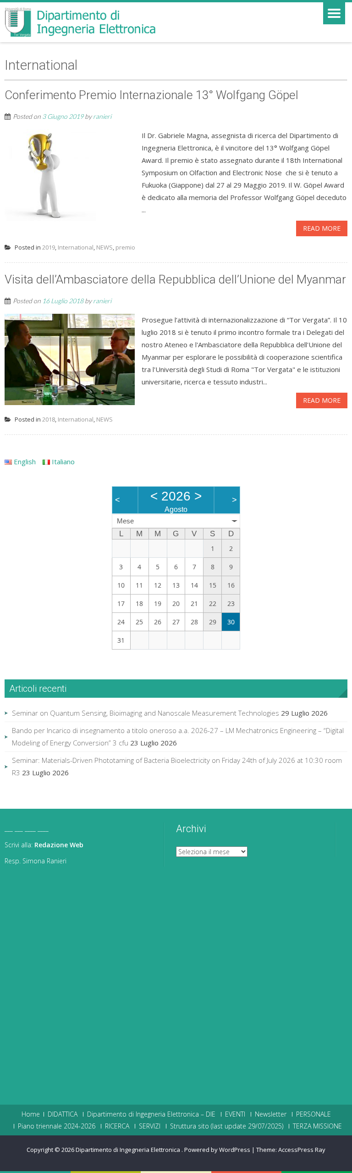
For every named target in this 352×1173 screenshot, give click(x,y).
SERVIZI (149, 1126)
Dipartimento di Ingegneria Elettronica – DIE (151, 1114)
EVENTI (235, 1114)
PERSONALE (313, 1114)
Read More (322, 228)
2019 (48, 247)
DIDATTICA (62, 1114)
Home (31, 1114)
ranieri (102, 116)
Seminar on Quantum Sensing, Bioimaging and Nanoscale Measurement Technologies (145, 712)
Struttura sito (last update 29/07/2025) (226, 1126)
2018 (48, 419)
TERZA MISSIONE (317, 1126)
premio (125, 247)
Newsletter (270, 1114)
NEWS (104, 247)
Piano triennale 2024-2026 (56, 1126)
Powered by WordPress (217, 1149)
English (24, 461)
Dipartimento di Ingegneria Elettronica (129, 1149)
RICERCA (117, 1126)
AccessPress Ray (301, 1149)
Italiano (62, 461)
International (76, 247)
